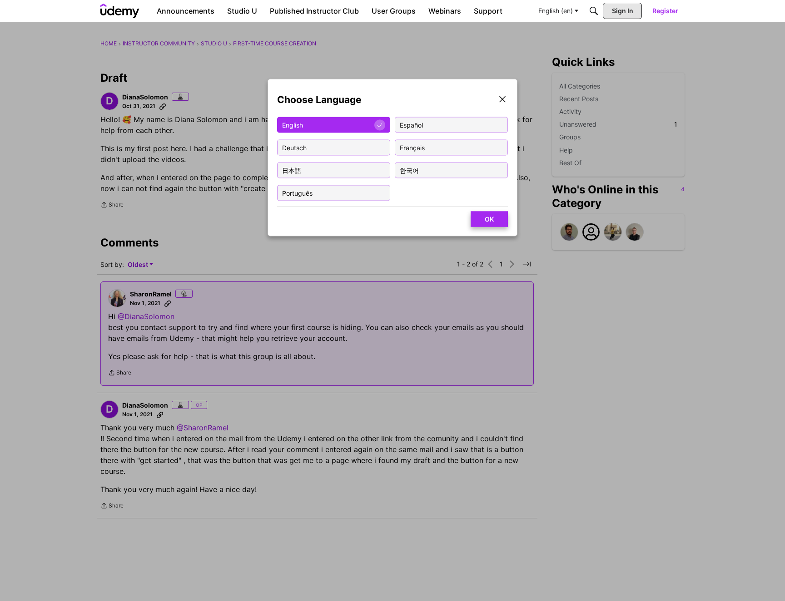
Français (412, 147)
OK (489, 219)
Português (297, 193)
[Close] (502, 100)
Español (411, 124)
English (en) (555, 11)
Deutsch (294, 147)
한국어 (409, 170)
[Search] (594, 11)
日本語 (291, 170)
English (292, 124)
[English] (119, 11)
